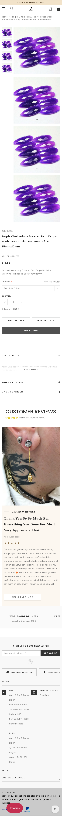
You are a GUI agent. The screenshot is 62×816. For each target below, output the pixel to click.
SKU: (4, 256)
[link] (7, 32)
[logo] (31, 8)
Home (5, 16)
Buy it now (31, 330)
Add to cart (16, 320)
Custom (7, 281)
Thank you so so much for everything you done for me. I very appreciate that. (30, 524)
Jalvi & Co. (7, 231)
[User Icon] (50, 9)
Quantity (6, 296)
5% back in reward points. (31, 2)
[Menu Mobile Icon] (3, 9)
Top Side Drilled (12, 288)
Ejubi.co (54, 796)
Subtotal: (6, 309)
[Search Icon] (12, 8)
